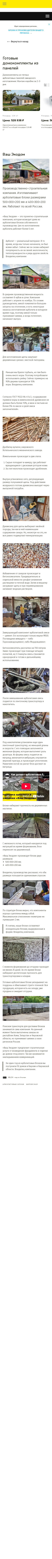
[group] (21, 110)
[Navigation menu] (4, 4)
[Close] (49, 24)
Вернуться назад (17, 41)
